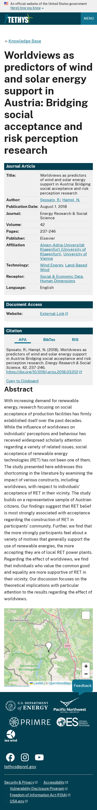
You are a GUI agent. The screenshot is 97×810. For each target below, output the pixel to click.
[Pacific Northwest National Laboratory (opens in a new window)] (67, 707)
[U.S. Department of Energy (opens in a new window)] (26, 707)
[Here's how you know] (48, 6)
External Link (52, 313)
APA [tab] (23, 339)
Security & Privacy (19, 782)
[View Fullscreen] (86, 615)
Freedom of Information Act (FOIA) (38, 795)
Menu (89, 18)
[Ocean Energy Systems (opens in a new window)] (73, 722)
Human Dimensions (57, 281)
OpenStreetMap (60, 683)
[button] (49, 647)
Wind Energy (51, 265)
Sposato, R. (50, 200)
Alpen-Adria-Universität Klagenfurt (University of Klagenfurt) (63, 249)
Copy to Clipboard (22, 381)
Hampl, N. (71, 200)
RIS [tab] (75, 339)
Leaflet (38, 683)
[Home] (18, 18)
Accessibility (53, 782)
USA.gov (17, 801)
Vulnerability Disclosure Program (37, 789)
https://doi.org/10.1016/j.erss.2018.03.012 (42, 372)
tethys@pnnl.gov (20, 766)
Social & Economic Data (61, 276)
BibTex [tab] (49, 339)
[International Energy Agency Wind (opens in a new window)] (11, 736)
